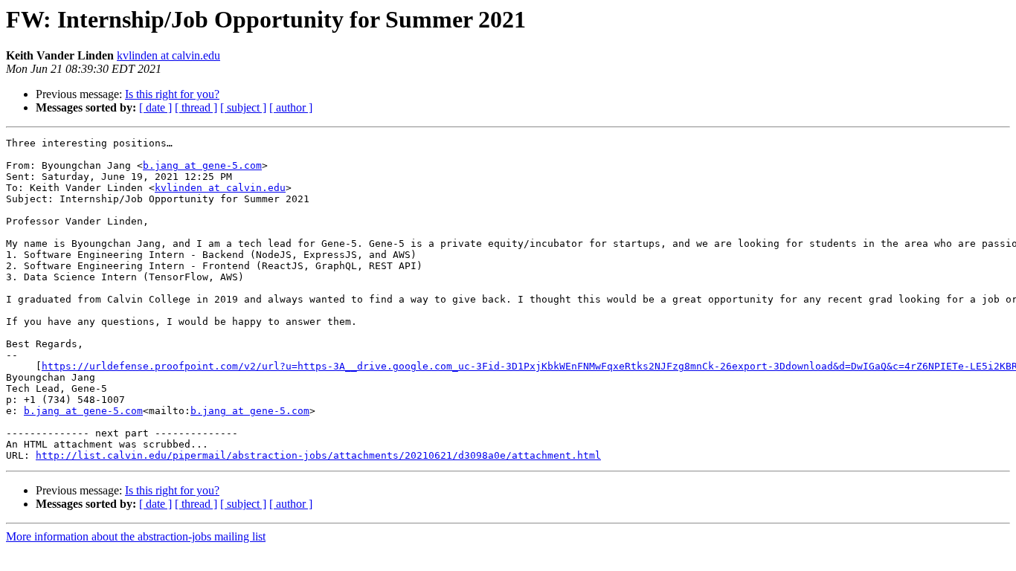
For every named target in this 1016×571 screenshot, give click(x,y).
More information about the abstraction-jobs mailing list (136, 536)
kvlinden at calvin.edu (168, 55)
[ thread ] (196, 107)
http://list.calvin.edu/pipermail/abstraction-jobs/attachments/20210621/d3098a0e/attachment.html (318, 455)
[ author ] (290, 107)
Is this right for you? (172, 94)
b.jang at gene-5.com (202, 165)
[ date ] (155, 107)
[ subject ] (243, 107)
